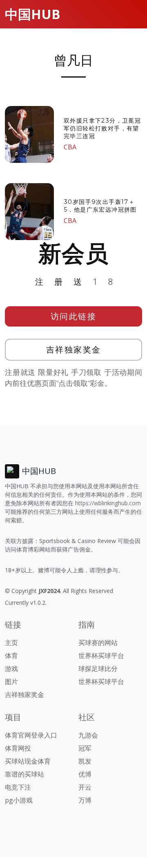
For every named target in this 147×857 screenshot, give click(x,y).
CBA (70, 147)
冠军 (84, 748)
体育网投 (18, 748)
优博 (84, 774)
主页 (11, 642)
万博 (84, 800)
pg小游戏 (19, 800)
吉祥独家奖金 (73, 349)
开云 (84, 787)
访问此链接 (74, 316)
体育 (11, 655)
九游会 (88, 735)
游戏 (11, 668)
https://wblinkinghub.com (108, 503)
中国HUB (32, 14)
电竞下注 (18, 787)
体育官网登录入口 (31, 735)
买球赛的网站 (98, 642)
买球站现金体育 (28, 761)
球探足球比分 (98, 668)
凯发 (84, 761)
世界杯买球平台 (101, 655)
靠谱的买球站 (24, 774)
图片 (11, 681)
